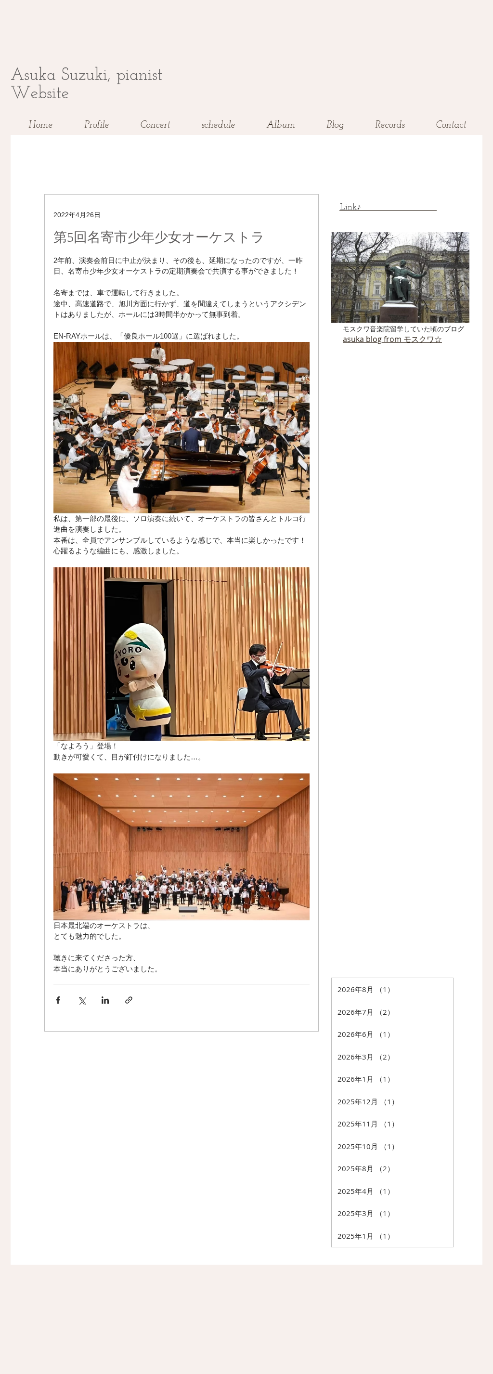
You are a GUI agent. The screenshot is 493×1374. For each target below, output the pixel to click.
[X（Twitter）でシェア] (81, 1000)
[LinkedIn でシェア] (105, 1000)
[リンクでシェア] (128, 1000)
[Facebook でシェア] (58, 1000)
